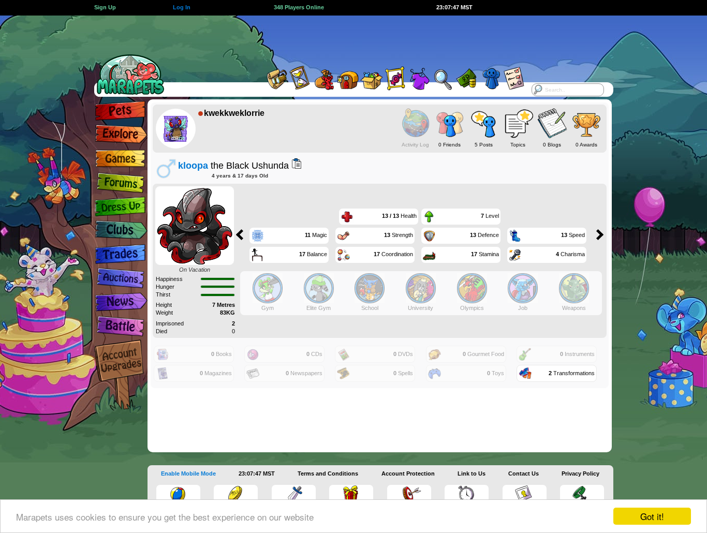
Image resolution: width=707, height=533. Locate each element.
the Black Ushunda (233, 165)
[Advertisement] (344, 39)
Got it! (652, 516)
